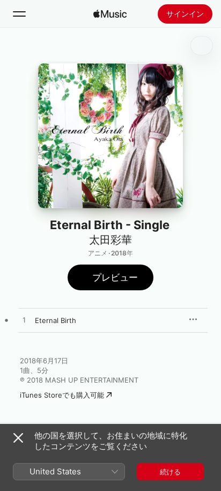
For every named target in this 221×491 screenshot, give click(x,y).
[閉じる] (18, 438)
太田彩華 (110, 239)
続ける (170, 471)
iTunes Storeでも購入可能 (62, 395)
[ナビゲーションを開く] (19, 14)
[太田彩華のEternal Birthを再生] (24, 320)
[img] (110, 14)
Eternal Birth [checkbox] (55, 320)
